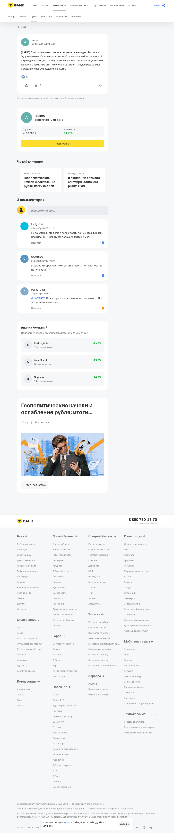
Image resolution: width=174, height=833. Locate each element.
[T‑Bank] (16, 5)
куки (67, 822)
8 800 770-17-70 (143, 519)
